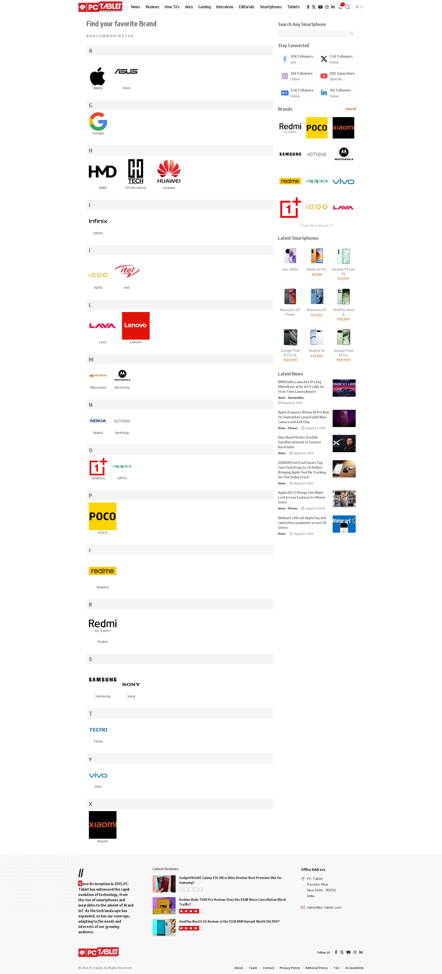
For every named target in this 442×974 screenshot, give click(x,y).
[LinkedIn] (333, 7)
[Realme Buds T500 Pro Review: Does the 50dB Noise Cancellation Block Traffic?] (164, 905)
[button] (347, 7)
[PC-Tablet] (101, 7)
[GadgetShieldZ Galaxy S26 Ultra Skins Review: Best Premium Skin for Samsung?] (164, 884)
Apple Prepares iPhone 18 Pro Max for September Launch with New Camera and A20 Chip (303, 417)
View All (351, 109)
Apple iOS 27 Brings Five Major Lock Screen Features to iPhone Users (301, 497)
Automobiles (296, 397)
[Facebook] (308, 7)
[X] (314, 7)
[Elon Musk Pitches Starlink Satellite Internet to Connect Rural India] (344, 443)
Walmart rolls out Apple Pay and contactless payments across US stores (302, 522)
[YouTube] (320, 7)
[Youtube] (337, 76)
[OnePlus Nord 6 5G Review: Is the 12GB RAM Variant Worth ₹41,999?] (164, 927)
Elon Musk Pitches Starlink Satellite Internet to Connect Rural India (299, 442)
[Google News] (297, 93)
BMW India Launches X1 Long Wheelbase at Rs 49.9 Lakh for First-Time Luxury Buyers (301, 386)
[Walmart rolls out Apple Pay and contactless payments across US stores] (344, 524)
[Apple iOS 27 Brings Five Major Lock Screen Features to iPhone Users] (344, 498)
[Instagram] (327, 7)
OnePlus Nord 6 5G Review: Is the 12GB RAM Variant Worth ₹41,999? (229, 921)
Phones (292, 428)
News (281, 397)
